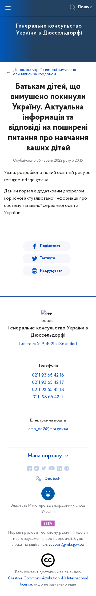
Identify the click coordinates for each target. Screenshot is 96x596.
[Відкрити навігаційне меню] (8, 8)
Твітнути (47, 258)
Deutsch (53, 479)
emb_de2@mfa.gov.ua (48, 429)
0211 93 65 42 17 (48, 382)
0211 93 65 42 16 (48, 375)
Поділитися (50, 246)
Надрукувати (51, 271)
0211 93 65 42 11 (48, 397)
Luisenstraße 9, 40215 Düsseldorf (48, 344)
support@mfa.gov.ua (66, 545)
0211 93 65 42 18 (48, 390)
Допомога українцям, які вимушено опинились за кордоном (44, 72)
